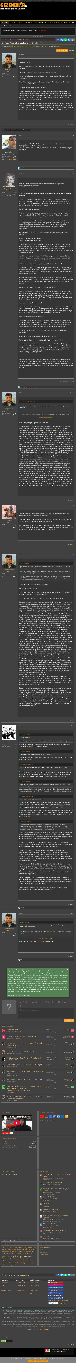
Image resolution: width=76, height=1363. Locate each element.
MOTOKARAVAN (48, 1186)
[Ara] (73, 22)
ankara (15, 1247)
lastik (9, 129)
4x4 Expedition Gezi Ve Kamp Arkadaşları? (24, 1058)
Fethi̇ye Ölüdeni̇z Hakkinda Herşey (54, 1230)
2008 (3, 1247)
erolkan (68, 1097)
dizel (33, 1251)
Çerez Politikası (34, 1290)
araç (5, 129)
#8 (73, 913)
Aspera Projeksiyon (44, 1254)
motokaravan (16, 1259)
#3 (73, 173)
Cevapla (72, 124)
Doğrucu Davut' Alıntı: (26, 401)
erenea (9, 1047)
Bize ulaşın (71, 1344)
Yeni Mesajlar (4, 26)
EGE (44, 1233)
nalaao (8, 1092)
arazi (34, 1247)
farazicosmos (17, 46)
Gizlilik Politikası (34, 1288)
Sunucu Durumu (5, 1338)
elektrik (13, 1253)
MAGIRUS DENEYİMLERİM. (52, 1182)
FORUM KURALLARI (70, 1)
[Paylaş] (71, 54)
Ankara (14, 76)
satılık (4, 1263)
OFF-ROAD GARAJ (48, 1240)
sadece (23, 129)
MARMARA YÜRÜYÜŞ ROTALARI (52, 1221)
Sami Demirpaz (11, 1053)
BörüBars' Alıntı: (24, 563)
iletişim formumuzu (40, 1326)
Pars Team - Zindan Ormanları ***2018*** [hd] (25, 1079)
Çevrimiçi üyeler (8, 1171)
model (8, 1259)
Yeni (11, 22)
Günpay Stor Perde (43, 1252)
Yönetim (3, 1285)
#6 (73, 554)
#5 (73, 505)
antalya (20, 1247)
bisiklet (4, 1249)
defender (20, 1252)
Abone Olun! (61, 1303)
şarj (32, 1261)
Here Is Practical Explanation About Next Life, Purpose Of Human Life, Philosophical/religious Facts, (25, 1088)
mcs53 (8, 1060)
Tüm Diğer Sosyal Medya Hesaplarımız (58, 1300)
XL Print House (43, 1249)
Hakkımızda (4, 1282)
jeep (12, 1257)
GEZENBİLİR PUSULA (7, 1)
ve (26, 168)
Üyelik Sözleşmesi (34, 1285)
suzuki (8, 1263)
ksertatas (68, 1059)
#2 (73, 135)
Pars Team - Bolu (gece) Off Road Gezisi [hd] (24, 1065)
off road (14, 129)
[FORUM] (2, 40)
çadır (9, 1249)
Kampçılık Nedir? (48, 1197)
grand (8, 1256)
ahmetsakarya (10, 1038)
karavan (27, 1256)
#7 (73, 726)
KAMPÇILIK (46, 1200)
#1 (73, 54)
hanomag (46, 1236)
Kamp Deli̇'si (47, 1203)
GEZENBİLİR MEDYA (42, 1)
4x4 (7, 1247)
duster (8, 1253)
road (19, 129)
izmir (15, 748)
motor (23, 1259)
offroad (4, 1261)
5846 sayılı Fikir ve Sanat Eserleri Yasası (41, 1319)
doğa (4, 1253)
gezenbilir (26, 1253)
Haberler (3, 1288)
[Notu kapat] (72, 1350)
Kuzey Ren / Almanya (10, 195)
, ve (28, 387)
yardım (8, 1265)
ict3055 (9, 1100)
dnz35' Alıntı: (24, 922)
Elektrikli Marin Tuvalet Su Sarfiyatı (21, 1036)
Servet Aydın (66, 1052)
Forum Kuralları (34, 1282)
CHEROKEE (46, 1180)
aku (11, 1247)
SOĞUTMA (46, 1213)
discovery (27, 1251)
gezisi (4, 1256)
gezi (31, 1253)
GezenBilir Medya (44, 1329)
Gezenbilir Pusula (20, 1282)
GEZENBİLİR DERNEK (30, 1)
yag (32, 1263)
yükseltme (14, 1265)
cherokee (13, 1251)
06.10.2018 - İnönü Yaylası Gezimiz (20, 1051)
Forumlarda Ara (14, 26)
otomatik (11, 1261)
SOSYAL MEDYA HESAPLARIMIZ (56, 1)
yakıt (3, 1265)
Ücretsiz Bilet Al (13, 1030)
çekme (14, 1249)
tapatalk (13, 1263)
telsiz (19, 1263)
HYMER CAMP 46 (49, 1224)
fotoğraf (19, 1253)
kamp (18, 1256)
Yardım (32, 1293)
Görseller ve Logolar (6, 1290)
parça (16, 1261)
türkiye (23, 1263)
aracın (30, 1247)
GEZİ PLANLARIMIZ (48, 1194)
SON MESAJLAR (44, 1171)
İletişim (3, 1293)
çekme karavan (22, 1249)
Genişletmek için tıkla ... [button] (46, 417)
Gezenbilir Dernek (21, 1285)
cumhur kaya (10, 1031)
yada (28, 129)
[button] (14, 22)
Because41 (32, 1147)
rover (25, 1261)
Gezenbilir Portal (20, 1290)
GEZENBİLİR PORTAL (19, 1)
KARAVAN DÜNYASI (24, 22)
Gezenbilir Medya (20, 1288)
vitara (28, 1263)
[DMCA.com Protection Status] (7, 1341)
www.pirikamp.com (11, 159)
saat (28, 1261)
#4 (73, 392)
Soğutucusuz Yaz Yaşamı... (52, 1209)
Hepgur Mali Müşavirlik (45, 1247)
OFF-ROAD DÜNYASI (41, 22)
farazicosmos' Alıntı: (26, 734)
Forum (5, 22)
